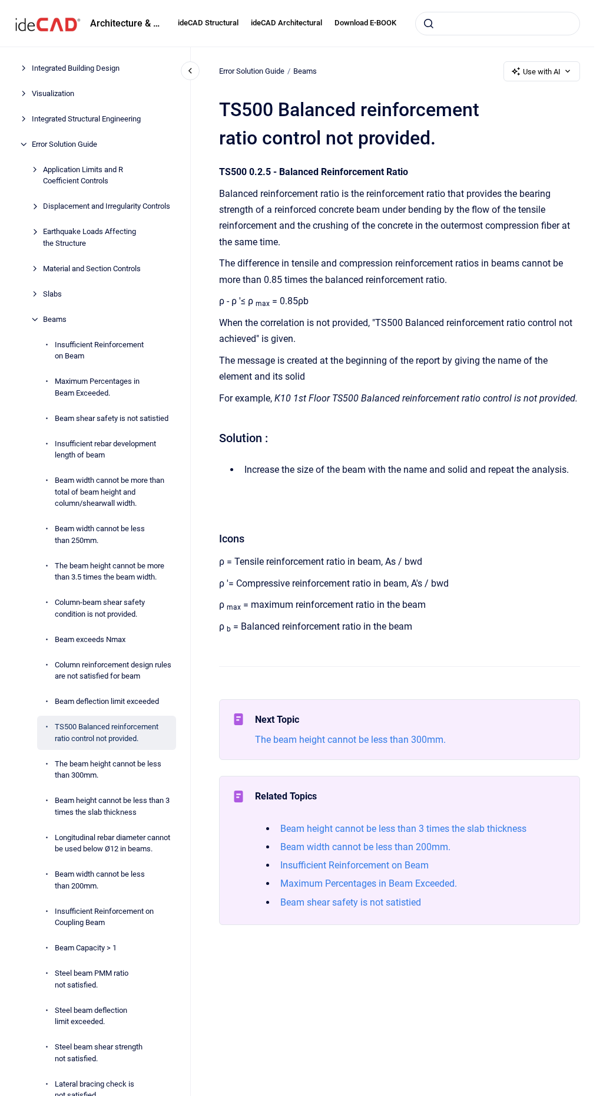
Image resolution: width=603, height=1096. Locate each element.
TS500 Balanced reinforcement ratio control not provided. (106, 732)
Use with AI (542, 71)
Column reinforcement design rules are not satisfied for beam (113, 670)
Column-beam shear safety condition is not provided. (100, 608)
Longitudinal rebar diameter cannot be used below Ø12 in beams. (112, 843)
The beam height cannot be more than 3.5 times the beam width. (109, 571)
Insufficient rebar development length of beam (105, 449)
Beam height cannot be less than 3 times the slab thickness (112, 806)
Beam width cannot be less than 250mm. (100, 534)
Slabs (52, 293)
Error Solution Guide (64, 144)
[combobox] (497, 23)
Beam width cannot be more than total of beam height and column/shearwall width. (109, 492)
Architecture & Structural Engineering (127, 23)
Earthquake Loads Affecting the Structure (89, 237)
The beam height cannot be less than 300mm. (108, 769)
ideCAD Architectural (286, 22)
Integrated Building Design (76, 68)
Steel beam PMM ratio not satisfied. (91, 979)
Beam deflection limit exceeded (107, 701)
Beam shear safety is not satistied (111, 418)
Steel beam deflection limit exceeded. (91, 1016)
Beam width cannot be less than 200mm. (100, 880)
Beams (55, 319)
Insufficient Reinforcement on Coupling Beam (104, 917)
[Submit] (428, 23)
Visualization (53, 93)
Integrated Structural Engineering (86, 118)
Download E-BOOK (365, 22)
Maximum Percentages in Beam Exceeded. (97, 387)
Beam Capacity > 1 (86, 947)
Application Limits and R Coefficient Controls (83, 175)
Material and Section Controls (92, 268)
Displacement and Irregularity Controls (106, 206)
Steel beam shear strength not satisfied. (99, 1052)
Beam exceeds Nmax (90, 639)
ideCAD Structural (208, 22)
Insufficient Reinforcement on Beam (99, 350)
